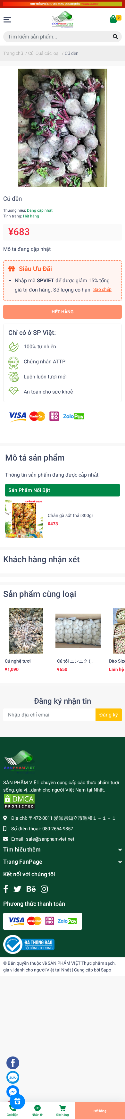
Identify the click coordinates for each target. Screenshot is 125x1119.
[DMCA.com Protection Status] (19, 801)
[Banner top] (62, 4)
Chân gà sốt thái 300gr (70, 515)
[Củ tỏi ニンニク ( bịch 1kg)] (78, 631)
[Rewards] (17, 1101)
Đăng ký (108, 715)
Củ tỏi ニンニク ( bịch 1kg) (73, 663)
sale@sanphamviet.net (50, 839)
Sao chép (102, 289)
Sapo (106, 969)
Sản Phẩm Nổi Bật (29, 490)
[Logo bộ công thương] (28, 944)
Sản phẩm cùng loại (39, 594)
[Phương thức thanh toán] (46, 416)
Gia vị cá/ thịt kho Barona (56, 1075)
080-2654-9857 (57, 829)
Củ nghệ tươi (18, 661)
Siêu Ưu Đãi (34, 269)
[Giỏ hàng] (114, 19)
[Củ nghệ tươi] (26, 631)
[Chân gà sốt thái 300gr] (24, 519)
